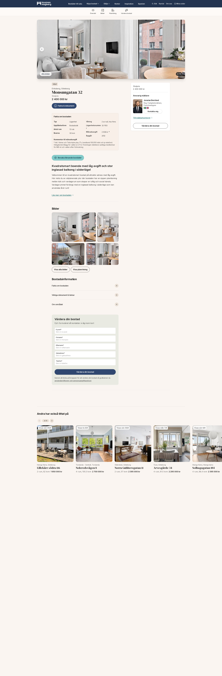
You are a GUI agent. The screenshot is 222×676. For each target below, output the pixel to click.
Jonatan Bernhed (151, 100)
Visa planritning (80, 269)
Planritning (112, 13)
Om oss (169, 4)
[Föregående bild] (42, 49)
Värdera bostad (126, 13)
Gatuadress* (60, 353)
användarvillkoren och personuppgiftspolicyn (73, 381)
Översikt (93, 13)
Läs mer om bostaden (61, 195)
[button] (85, 238)
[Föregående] (39, 421)
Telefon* (59, 361)
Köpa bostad (92, 4)
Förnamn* (59, 337)
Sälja (106, 4)
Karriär (161, 4)
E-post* (58, 329)
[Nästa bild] (180, 49)
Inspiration (129, 4)
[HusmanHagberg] (44, 4)
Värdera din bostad (85, 372)
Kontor (117, 4)
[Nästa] (52, 421)
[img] (145, 108)
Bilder (103, 13)
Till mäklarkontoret (141, 118)
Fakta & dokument (66, 106)
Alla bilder (46, 74)
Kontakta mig (153, 111)
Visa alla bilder (61, 269)
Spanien (141, 4)
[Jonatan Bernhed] (137, 106)
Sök (155, 4)
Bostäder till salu (75, 4)
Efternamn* (60, 345)
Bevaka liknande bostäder (70, 158)
